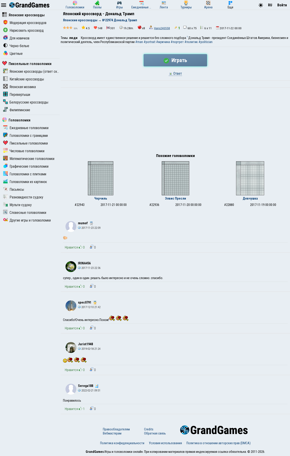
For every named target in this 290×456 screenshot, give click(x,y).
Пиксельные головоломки (30, 64)
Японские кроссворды (27, 15)
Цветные (16, 53)
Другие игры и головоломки (30, 220)
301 (112, 28)
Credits (148, 429)
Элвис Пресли (175, 198)
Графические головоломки (29, 166)
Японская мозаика (23, 87)
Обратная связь (155, 433)
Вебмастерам (112, 433)
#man (139, 42)
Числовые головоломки (27, 151)
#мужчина (163, 42)
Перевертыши (20, 94)
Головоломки (19, 120)
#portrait (149, 42)
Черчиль (100, 198)
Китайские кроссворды (27, 79)
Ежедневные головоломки (29, 128)
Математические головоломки (32, 159)
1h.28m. (128, 28)
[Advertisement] (175, 121)
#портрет (177, 42)
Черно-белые (19, 46)
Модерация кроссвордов (28, 23)
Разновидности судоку (26, 197)
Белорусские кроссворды (29, 102)
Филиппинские (20, 110)
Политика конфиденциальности (122, 443)
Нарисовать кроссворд (27, 30)
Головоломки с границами (29, 135)
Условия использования (165, 443)
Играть (178, 60)
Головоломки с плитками (28, 174)
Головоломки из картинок (28, 182)
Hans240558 (162, 28)
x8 (143, 28)
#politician (205, 42)
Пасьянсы (17, 189)
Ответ (177, 73)
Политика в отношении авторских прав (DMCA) (218, 443)
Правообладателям (116, 429)
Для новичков (19, 38)
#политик (191, 42)
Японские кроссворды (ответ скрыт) (37, 71)
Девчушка (250, 198)
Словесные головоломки (28, 212)
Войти (282, 5)
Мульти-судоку (21, 205)
